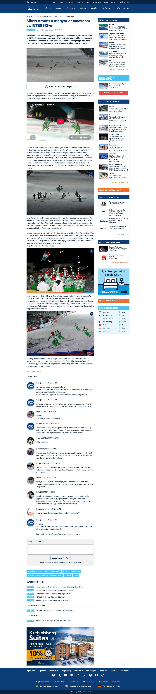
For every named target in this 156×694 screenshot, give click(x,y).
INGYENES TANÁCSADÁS (109, 190)
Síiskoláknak (103, 682)
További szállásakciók (119, 182)
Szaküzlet (105, 8)
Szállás (58, 8)
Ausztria (68, 575)
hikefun (39, 412)
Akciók (113, 2)
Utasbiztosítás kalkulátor (113, 93)
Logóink (113, 671)
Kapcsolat (42, 671)
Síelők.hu (33, 8)
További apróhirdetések (119, 263)
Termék (116, 8)
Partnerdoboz (124, 671)
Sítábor (83, 8)
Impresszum (31, 671)
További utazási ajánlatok (118, 69)
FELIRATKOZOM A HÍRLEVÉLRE (111, 301)
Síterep (48, 8)
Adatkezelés (78, 671)
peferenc (40, 449)
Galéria (88, 2)
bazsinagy (40, 424)
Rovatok (60, 2)
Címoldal (29, 16)
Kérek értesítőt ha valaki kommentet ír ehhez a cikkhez (60, 563)
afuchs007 (40, 438)
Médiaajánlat (53, 671)
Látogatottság (66, 671)
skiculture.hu (36, 371)
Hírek (53, 2)
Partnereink (103, 671)
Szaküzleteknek (74, 682)
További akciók (122, 234)
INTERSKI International (71, 571)
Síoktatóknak (116, 682)
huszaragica (41, 509)
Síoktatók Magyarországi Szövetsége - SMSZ (45, 575)
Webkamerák (97, 2)
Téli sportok (69, 2)
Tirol (76, 575)
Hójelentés (71, 8)
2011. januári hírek (68, 16)
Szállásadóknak (59, 682)
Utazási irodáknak (89, 682)
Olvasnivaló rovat (46, 16)
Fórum (126, 8)
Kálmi (38, 492)
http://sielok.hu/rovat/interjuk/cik (58, 534)
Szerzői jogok (91, 671)
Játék (106, 2)
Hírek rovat (57, 16)
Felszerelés (79, 2)
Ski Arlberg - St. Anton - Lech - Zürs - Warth (44, 571)
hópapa (39, 383)
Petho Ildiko (41, 463)
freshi (38, 478)
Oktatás (93, 8)
